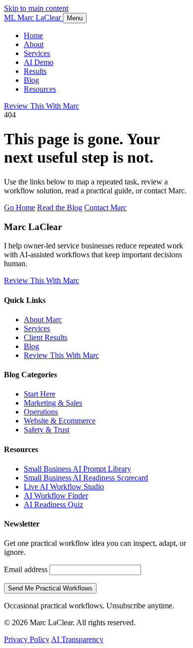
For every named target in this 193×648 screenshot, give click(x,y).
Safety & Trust (46, 429)
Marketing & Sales (53, 403)
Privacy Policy (26, 639)
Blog (31, 80)
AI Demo (38, 62)
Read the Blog (59, 207)
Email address (26, 569)
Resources (40, 89)
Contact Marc (105, 207)
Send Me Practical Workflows (50, 588)
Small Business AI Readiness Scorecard (86, 477)
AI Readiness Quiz (53, 504)
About (34, 44)
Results (35, 71)
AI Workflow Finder (56, 495)
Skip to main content (36, 8)
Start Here (39, 394)
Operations (41, 412)
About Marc (43, 319)
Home (33, 35)
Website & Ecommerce (60, 420)
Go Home (19, 207)
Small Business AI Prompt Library (77, 469)
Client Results (45, 337)
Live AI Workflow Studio (64, 486)
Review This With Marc (41, 106)
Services (37, 53)
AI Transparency (77, 639)
